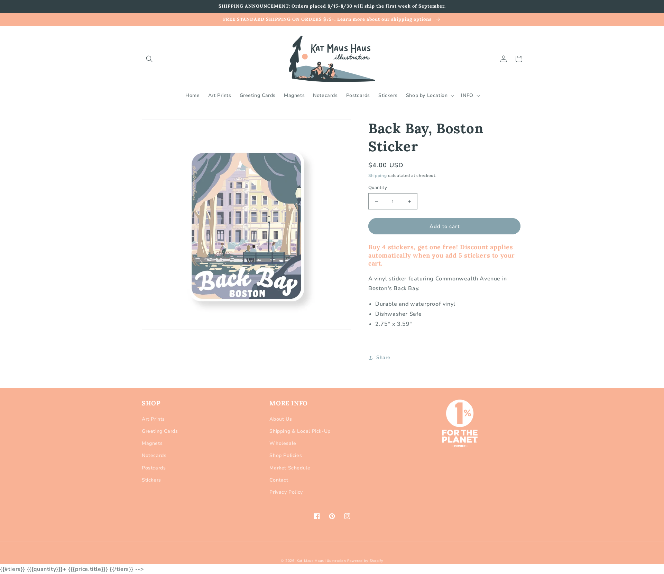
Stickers (151, 480)
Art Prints (153, 419)
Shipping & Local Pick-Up (299, 431)
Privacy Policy (286, 492)
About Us (280, 419)
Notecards (154, 455)
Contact (278, 480)
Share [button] (383, 357)
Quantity (377, 188)
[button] (149, 58)
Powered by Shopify (365, 560)
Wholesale (282, 443)
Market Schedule (289, 468)
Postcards (154, 468)
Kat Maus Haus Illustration (321, 560)
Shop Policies (285, 455)
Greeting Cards (160, 431)
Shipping (377, 175)
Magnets (152, 443)
